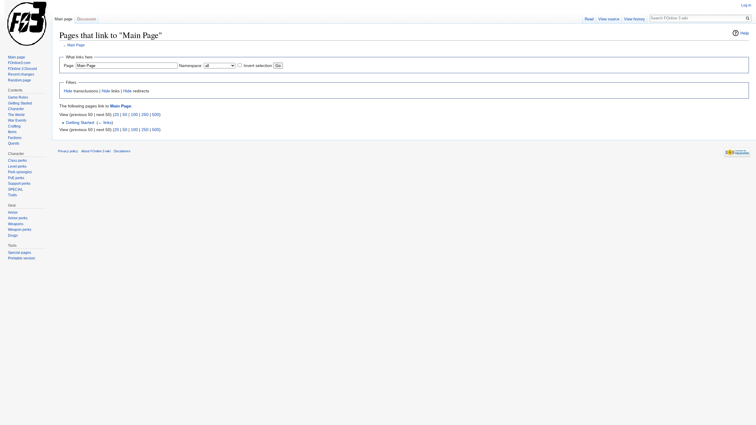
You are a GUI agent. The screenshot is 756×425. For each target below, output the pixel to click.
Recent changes (21, 74)
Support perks (19, 184)
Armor (13, 212)
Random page (19, 80)
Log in (746, 5)
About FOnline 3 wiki (95, 151)
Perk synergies (20, 172)
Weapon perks (19, 230)
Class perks (17, 160)
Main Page (76, 45)
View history (634, 19)
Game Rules (18, 97)
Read (589, 19)
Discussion (86, 19)
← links (105, 122)
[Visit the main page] (26, 23)
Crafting (14, 126)
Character (16, 109)
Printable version (21, 258)
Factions (15, 138)
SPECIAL (15, 189)
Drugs (13, 235)
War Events (17, 120)
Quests (13, 143)
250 (145, 114)
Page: (69, 65)
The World (16, 115)
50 (125, 114)
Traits (12, 195)
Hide (68, 91)
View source (608, 19)
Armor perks (17, 218)
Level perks (17, 166)
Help (744, 33)
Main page (63, 19)
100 (134, 114)
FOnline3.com (19, 63)
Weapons (15, 224)
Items (12, 132)
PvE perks (16, 178)
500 (155, 114)
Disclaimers (122, 151)
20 (116, 114)
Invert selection (258, 65)
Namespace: (191, 65)
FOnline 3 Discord (22, 69)
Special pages (19, 253)
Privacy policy (68, 151)
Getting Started (80, 122)
